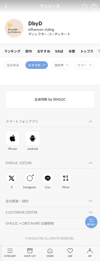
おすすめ (43, 51)
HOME (50, 256)
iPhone (12, 149)
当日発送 (13, 65)
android (32, 149)
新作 (28, 51)
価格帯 (59, 65)
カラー (82, 65)
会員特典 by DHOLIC (49, 99)
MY (90, 256)
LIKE (70, 256)
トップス (86, 51)
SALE (59, 51)
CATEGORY (10, 256)
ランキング (12, 51)
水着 (71, 51)
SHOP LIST (30, 256)
